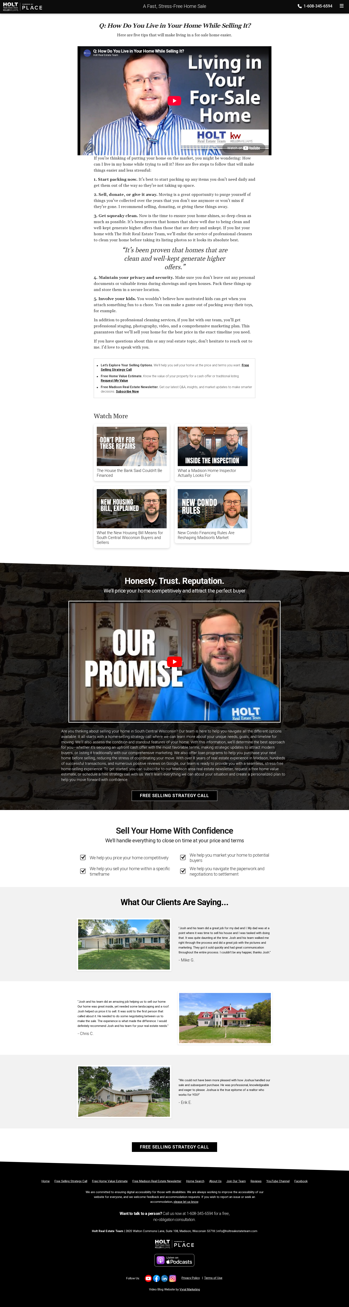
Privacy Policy (191, 1278)
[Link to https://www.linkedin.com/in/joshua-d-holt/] (164, 1278)
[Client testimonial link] (124, 944)
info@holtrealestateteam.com (237, 1231)
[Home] (21, 6)
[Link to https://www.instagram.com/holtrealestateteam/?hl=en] (172, 1278)
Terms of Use (213, 1278)
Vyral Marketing (190, 1289)
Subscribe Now (127, 391)
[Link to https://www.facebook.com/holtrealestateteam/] (156, 1278)
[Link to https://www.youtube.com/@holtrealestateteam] (148, 1278)
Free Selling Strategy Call (174, 795)
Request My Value (114, 380)
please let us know (186, 1202)
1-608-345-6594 (317, 6)
